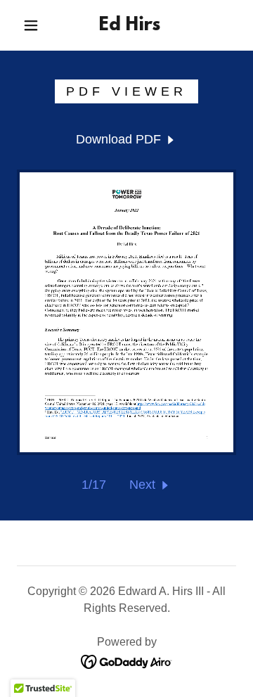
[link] (129, 25)
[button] (31, 25)
